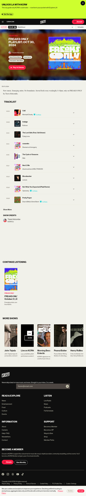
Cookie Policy (43, 483)
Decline (70, 491)
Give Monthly (21, 462)
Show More (7, 210)
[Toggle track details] (73, 112)
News (4, 401)
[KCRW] (6, 377)
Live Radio (47, 401)
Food (3, 407)
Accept (80, 491)
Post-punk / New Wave (16, 60)
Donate (79, 22)
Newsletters (6, 437)
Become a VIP (49, 430)
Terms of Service (30, 483)
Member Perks (49, 440)
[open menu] (3, 21)
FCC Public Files (56, 483)
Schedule (81, 27)
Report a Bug (6, 483)
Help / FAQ (5, 433)
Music (46, 404)
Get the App (8, 14)
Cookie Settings (71, 483)
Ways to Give (48, 433)
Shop (46, 437)
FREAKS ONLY (9, 293)
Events (4, 414)
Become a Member (50, 427)
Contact (5, 440)
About (4, 427)
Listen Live (10, 22)
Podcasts (47, 407)
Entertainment (7, 404)
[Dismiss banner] (83, 3)
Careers (5, 430)
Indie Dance (27, 57)
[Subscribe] (67, 386)
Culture (4, 411)
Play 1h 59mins (18, 67)
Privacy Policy (17, 483)
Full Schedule (48, 411)
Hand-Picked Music (15, 57)
